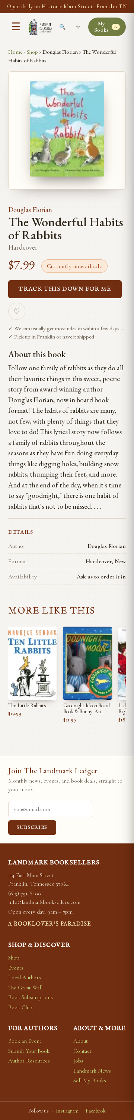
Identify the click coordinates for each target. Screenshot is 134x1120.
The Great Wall (25, 987)
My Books (105, 27)
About (80, 1041)
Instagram (67, 1111)
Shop (32, 51)
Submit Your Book (29, 1051)
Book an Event (24, 1041)
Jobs (78, 1060)
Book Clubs (21, 1007)
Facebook (96, 1111)
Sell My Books (89, 1080)
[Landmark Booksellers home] (40, 26)
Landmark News (92, 1070)
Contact (82, 1051)
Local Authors (24, 977)
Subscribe (32, 827)
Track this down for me (65, 289)
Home (15, 51)
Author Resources (29, 1060)
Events (15, 967)
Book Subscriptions (30, 997)
